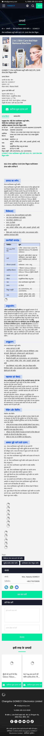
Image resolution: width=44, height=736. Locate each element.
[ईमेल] (16, 587)
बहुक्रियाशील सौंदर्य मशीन (10, 563)
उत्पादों (8, 28)
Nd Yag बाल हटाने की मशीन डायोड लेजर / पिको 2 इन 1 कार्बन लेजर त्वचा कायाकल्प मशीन (22, 675)
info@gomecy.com (10, 1)
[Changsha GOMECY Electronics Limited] (11, 5)
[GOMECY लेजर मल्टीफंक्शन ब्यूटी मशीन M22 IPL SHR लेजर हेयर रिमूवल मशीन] (26, 52)
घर (2, 28)
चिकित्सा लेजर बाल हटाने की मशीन (13, 558)
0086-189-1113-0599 (34, 1)
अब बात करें (40, 6)
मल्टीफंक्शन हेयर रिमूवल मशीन (30, 563)
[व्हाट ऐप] (11, 587)
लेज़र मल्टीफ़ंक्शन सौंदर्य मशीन (21, 28)
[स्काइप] (6, 587)
